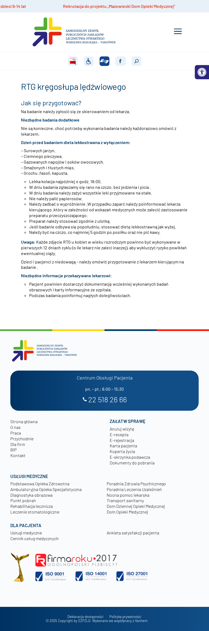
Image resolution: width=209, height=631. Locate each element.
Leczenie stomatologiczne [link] (34, 511)
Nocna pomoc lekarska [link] (128, 495)
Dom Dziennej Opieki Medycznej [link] (136, 506)
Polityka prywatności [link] (125, 617)
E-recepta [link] (119, 434)
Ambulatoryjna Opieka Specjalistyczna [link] (46, 489)
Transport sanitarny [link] (125, 500)
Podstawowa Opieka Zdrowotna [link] (39, 483)
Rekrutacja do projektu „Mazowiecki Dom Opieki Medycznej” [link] (97, 6)
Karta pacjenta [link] (123, 445)
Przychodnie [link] (21, 438)
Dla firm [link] (17, 444)
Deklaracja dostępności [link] (85, 617)
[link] (202, 72)
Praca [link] (15, 432)
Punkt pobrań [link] (23, 500)
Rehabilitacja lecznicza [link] (31, 506)
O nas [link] (15, 427)
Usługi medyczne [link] (26, 532)
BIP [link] (13, 449)
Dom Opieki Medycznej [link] (127, 511)
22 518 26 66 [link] (107, 400)
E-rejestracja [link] (122, 440)
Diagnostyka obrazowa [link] (31, 495)
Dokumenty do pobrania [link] (132, 462)
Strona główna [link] (24, 421)
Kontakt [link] (18, 455)
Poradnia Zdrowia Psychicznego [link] (136, 483)
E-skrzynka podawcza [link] (130, 457)
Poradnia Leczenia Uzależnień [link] (134, 489)
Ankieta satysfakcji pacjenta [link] (133, 532)
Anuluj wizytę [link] (122, 428)
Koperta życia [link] (122, 451)
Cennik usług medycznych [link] (34, 538)
